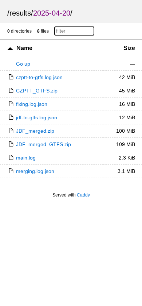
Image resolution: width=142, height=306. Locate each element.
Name (24, 48)
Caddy (83, 195)
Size (129, 48)
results (20, 13)
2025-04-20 (51, 13)
